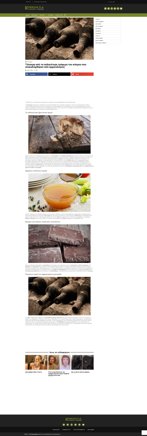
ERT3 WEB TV (98, 33)
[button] (65, 15)
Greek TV (28, 1)
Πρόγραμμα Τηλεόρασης (40, 1)
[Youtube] (121, 8)
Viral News (34, 15)
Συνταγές (50, 15)
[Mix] (118, 8)
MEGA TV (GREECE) (99, 40)
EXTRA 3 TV (98, 35)
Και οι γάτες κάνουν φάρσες (80, 372)
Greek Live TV (59, 15)
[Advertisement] (59, 88)
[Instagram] (111, 8)
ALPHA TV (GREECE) (99, 21)
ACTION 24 (98, 19)
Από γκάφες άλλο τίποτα (33, 372)
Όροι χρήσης (91, 429)
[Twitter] (108, 8)
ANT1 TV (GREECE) (99, 26)
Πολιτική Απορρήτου (79, 429)
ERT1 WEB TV (98, 28)
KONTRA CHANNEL (99, 38)
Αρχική (27, 15)
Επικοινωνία (56, 429)
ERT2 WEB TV (98, 31)
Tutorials (42, 15)
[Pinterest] (114, 8)
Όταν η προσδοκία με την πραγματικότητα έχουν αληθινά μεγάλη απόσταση (58, 373)
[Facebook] (105, 8)
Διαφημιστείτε (66, 429)
